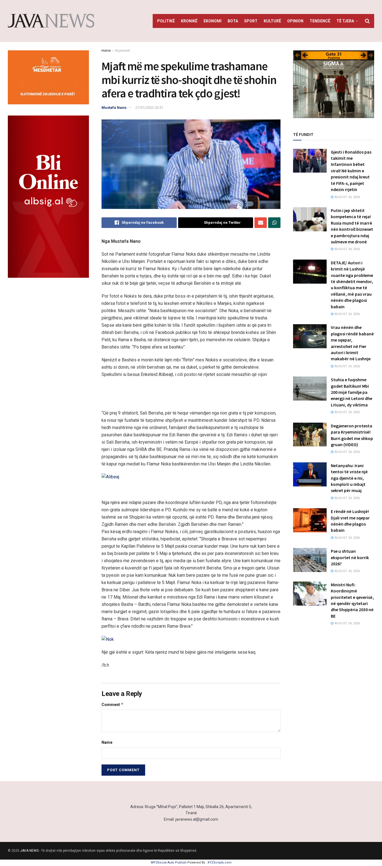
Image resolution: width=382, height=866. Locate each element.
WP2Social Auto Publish (169, 862)
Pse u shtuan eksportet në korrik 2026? (350, 557)
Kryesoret (122, 51)
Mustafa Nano (114, 107)
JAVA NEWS (29, 851)
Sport (251, 21)
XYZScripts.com (219, 862)
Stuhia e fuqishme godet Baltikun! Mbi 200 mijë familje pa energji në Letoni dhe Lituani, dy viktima (351, 392)
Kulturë (272, 21)
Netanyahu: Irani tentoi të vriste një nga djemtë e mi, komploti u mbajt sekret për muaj (349, 478)
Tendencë (320, 21)
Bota (233, 21)
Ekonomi (212, 21)
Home (106, 51)
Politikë (166, 21)
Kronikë (189, 21)
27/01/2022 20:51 (149, 107)
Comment (113, 704)
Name (107, 742)
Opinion (295, 21)
